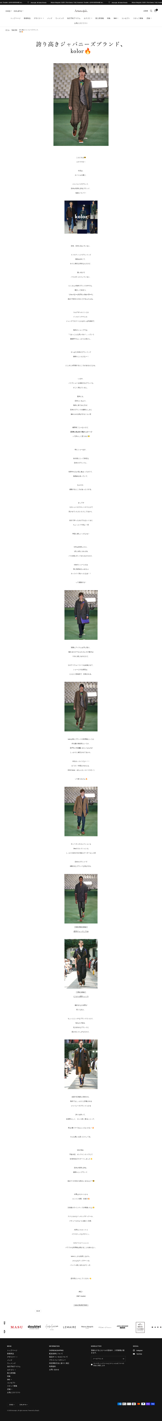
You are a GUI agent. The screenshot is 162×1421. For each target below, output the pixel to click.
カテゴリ (87, 18)
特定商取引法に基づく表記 (59, 1363)
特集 (108, 18)
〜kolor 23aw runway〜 (81, 927)
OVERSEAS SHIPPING (56, 1350)
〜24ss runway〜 (81, 992)
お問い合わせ (54, 1369)
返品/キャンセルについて (58, 1357)
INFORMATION (54, 1346)
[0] (154, 11)
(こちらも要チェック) (81, 996)
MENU (9, 1346)
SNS (115, 18)
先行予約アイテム (73, 18)
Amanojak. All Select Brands (20, 2)
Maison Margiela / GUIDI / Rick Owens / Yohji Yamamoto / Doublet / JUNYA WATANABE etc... (59, 2)
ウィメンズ (59, 18)
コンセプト (126, 18)
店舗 (148, 18)
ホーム (8, 30)
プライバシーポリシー (57, 1360)
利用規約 (52, 1366)
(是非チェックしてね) (81, 931)
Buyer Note (14, 30)
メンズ (49, 18)
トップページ (15, 18)
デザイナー (38, 18)
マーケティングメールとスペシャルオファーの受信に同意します (108, 1364)
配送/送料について (56, 1353)
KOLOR (38, 1311)
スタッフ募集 (138, 18)
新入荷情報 (99, 18)
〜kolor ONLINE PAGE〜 (81, 1305)
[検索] (151, 11)
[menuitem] (15, 18)
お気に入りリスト (81, 23)
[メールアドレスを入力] (123, 1358)
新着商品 (27, 18)
